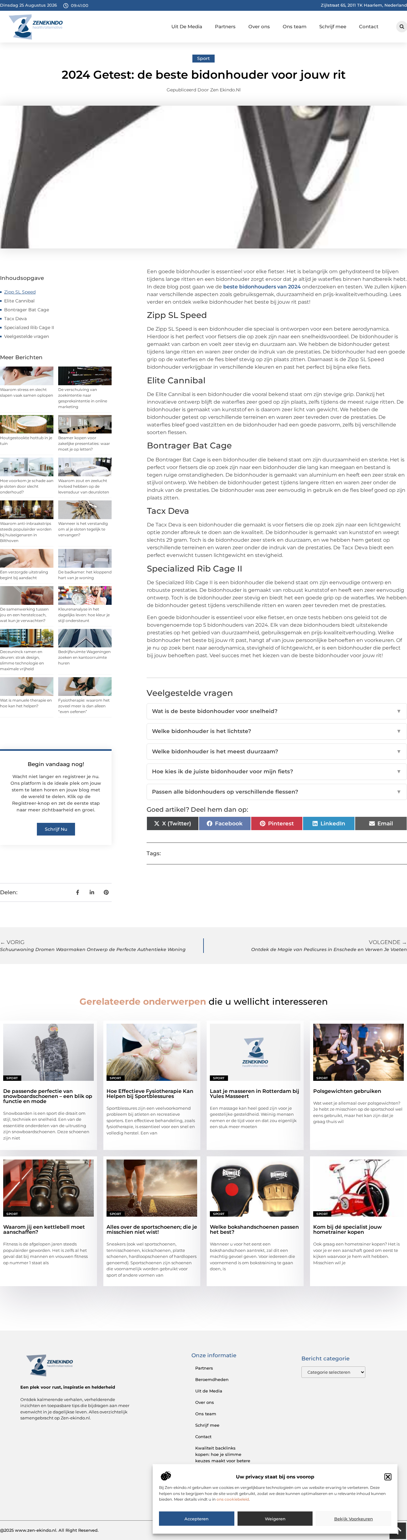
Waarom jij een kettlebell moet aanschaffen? (44, 1229)
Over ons (259, 26)
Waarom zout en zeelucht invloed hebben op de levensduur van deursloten (83, 486)
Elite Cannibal (19, 301)
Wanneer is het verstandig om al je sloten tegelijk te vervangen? (83, 529)
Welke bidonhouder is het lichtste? (277, 731)
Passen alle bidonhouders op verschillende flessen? (277, 792)
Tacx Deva (15, 318)
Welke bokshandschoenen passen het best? (254, 1229)
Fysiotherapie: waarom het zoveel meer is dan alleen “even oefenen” (84, 706)
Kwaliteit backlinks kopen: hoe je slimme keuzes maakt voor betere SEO (222, 1457)
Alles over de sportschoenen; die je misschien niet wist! (152, 1229)
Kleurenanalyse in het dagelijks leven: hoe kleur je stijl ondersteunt (84, 615)
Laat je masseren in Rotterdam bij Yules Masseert (254, 1093)
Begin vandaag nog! (56, 764)
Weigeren (275, 1518)
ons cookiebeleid (233, 1499)
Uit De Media (186, 26)
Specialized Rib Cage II (29, 327)
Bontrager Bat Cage (26, 310)
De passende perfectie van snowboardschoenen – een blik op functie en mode (47, 1096)
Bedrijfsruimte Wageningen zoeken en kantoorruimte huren (84, 657)
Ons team (295, 26)
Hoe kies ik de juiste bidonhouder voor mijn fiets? (277, 771)
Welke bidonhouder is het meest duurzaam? (277, 751)
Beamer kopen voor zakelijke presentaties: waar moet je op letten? (84, 443)
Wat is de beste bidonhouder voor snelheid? (277, 711)
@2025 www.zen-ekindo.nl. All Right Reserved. (49, 1530)
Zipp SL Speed (20, 292)
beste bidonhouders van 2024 (262, 287)
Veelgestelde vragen (26, 336)
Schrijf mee (332, 26)
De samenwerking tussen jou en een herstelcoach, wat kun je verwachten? (24, 615)
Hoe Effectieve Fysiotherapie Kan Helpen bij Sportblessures (150, 1093)
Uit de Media (208, 1390)
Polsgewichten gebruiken (347, 1091)
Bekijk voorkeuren (353, 1518)
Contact (368, 26)
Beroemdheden (212, 1379)
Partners (225, 26)
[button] (388, 1477)
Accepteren (196, 1518)
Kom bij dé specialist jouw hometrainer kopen (347, 1229)
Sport (203, 58)
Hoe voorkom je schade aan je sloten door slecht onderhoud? (26, 486)
